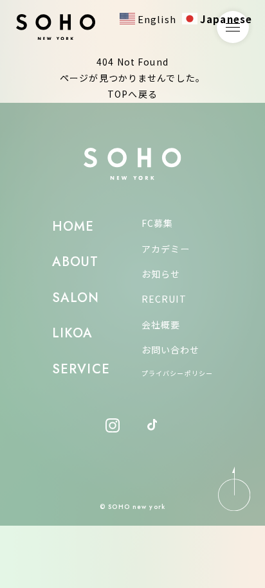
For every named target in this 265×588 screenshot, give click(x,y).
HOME (73, 226)
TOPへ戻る (132, 93)
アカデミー (166, 248)
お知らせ (161, 273)
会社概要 (161, 324)
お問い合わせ (171, 349)
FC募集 (157, 223)
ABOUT (75, 262)
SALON (76, 298)
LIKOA (72, 333)
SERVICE (81, 369)
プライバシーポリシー (177, 373)
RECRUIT (164, 298)
